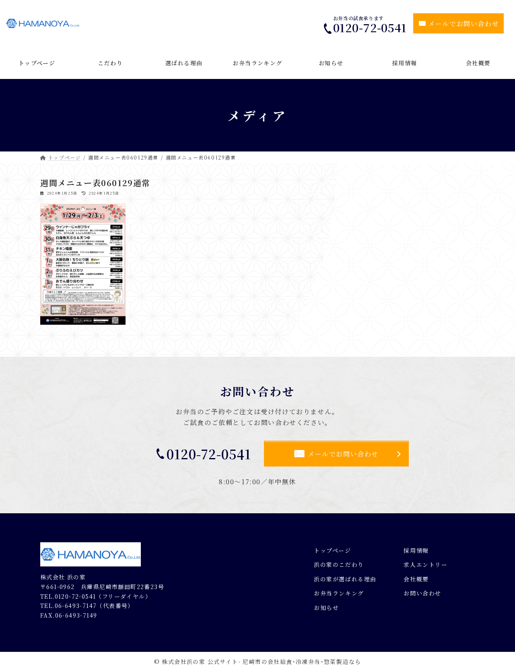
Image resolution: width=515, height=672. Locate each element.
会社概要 (416, 579)
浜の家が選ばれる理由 (345, 579)
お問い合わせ (422, 593)
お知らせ (326, 608)
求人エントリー (425, 564)
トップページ (332, 550)
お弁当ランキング (339, 593)
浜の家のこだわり (339, 564)
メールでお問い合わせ (463, 23)
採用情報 (416, 550)
